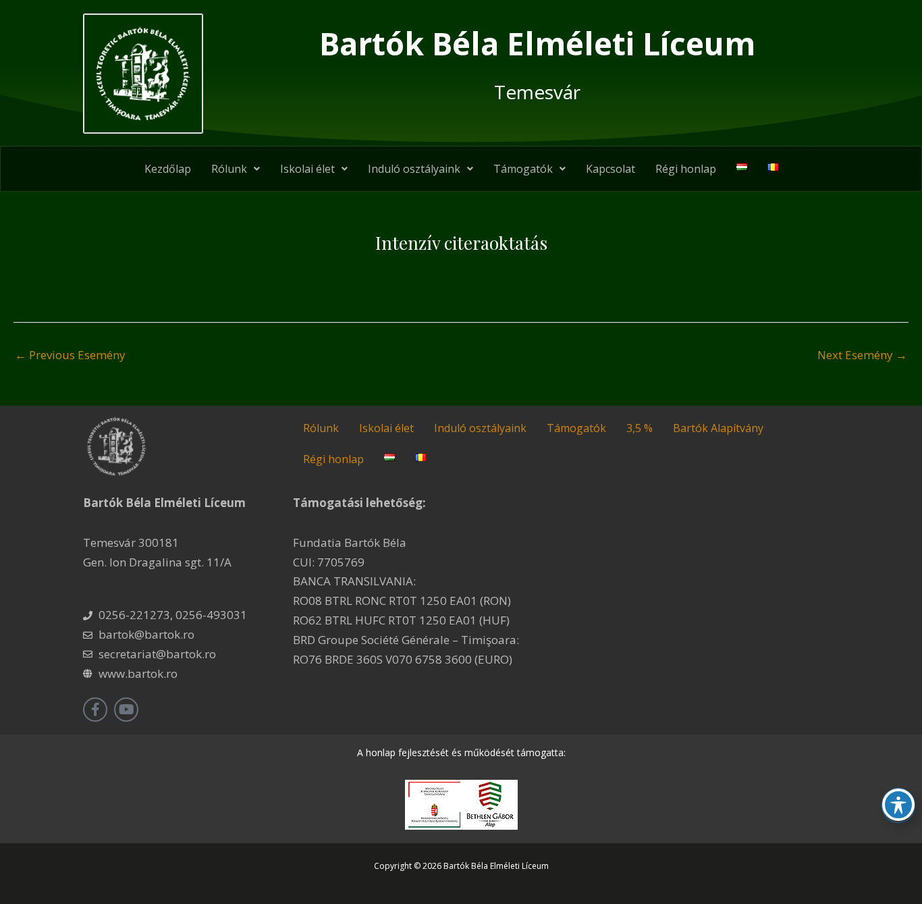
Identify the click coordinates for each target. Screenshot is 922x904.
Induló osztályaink (414, 168)
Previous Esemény (70, 355)
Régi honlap (685, 168)
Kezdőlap (167, 168)
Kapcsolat (610, 168)
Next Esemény (862, 355)
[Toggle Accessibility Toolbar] (898, 805)
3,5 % (639, 428)
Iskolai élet (307, 168)
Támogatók (523, 168)
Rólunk (229, 168)
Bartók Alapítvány (718, 428)
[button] (235, 168)
